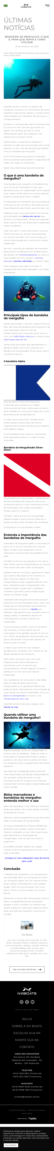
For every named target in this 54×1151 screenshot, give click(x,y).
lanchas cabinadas (23, 261)
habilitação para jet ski (15, 339)
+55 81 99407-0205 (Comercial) (27, 1087)
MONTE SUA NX (27, 1040)
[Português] (6, 7)
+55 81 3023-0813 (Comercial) (27, 1073)
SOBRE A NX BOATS (27, 1026)
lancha (34, 609)
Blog (12, 53)
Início (6, 53)
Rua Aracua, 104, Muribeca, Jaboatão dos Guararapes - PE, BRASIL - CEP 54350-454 (27, 1060)
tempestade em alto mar (16, 699)
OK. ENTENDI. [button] (11, 1145)
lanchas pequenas (28, 255)
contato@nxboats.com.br (27, 1097)
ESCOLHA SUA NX (27, 1033)
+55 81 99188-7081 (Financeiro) (27, 1090)
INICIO (27, 1019)
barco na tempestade (14, 696)
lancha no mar (11, 707)
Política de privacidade (27, 1009)
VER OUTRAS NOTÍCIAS (24, 969)
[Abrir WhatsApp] (47, 1144)
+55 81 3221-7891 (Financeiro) (27, 1076)
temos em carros (31, 216)
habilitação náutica (23, 336)
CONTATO (27, 1047)
